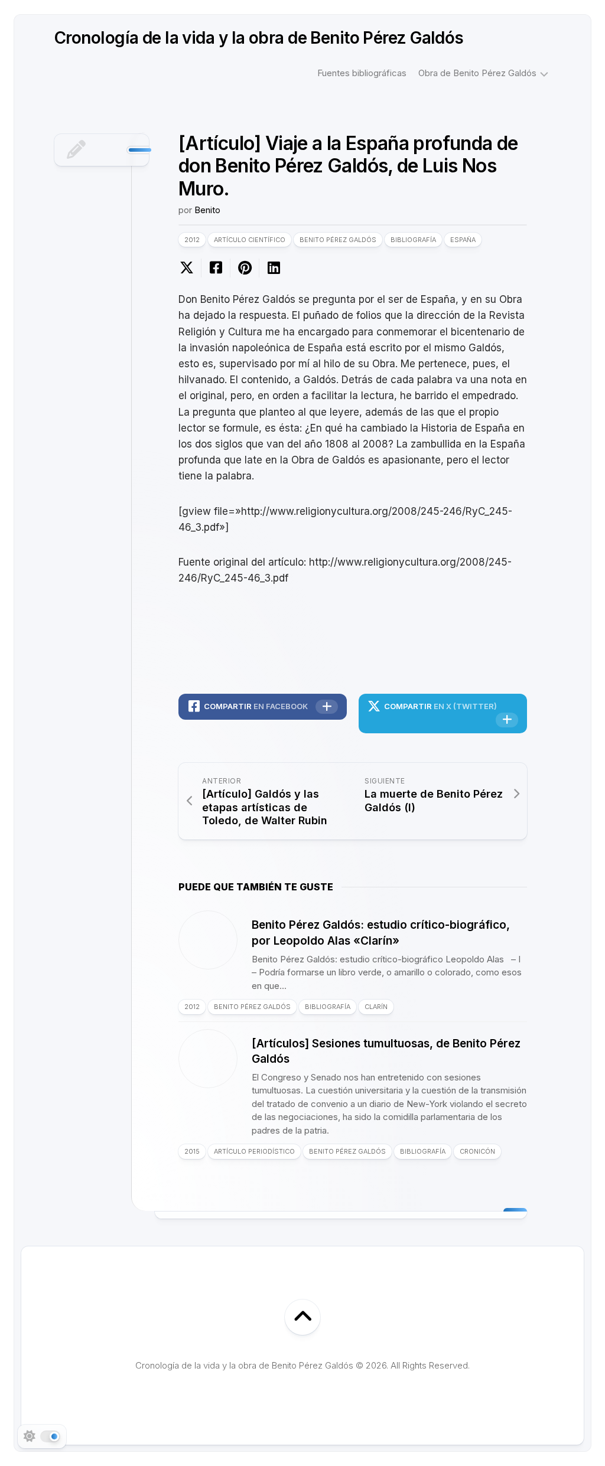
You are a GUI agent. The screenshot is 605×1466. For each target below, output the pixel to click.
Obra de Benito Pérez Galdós (477, 73)
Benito (207, 210)
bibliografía (413, 240)
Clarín (376, 1007)
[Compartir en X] (189, 268)
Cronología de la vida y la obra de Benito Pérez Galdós (259, 38)
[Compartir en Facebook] (215, 268)
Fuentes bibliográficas (361, 73)
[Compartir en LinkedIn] (273, 268)
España (463, 240)
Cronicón (477, 1151)
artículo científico (249, 240)
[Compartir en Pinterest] (244, 268)
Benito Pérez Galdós (338, 240)
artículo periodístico (254, 1151)
